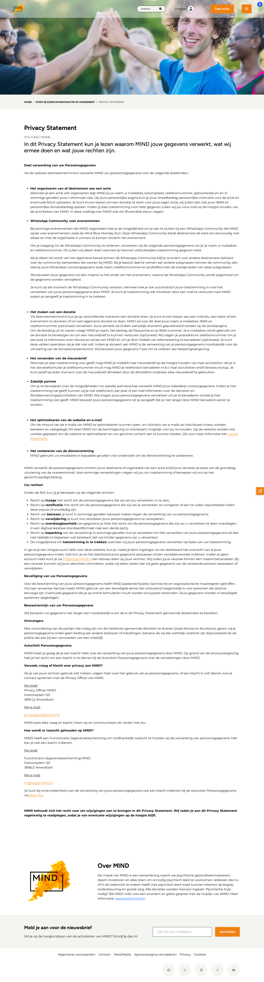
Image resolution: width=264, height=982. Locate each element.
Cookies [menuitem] (200, 954)
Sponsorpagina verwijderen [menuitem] (155, 954)
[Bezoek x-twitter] (217, 970)
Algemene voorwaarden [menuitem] (76, 954)
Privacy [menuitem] (185, 954)
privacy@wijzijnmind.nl (42, 715)
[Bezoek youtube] (233, 970)
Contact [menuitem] (104, 954)
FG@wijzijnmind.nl (77, 559)
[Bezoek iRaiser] (47, 970)
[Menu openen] (247, 8)
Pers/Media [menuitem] (122, 954)
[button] (182, 932)
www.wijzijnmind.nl (130, 898)
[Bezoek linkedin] (201, 970)
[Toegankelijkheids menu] (259, 4)
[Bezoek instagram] (185, 970)
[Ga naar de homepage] (18, 8)
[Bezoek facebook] (169, 970)
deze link (36, 795)
